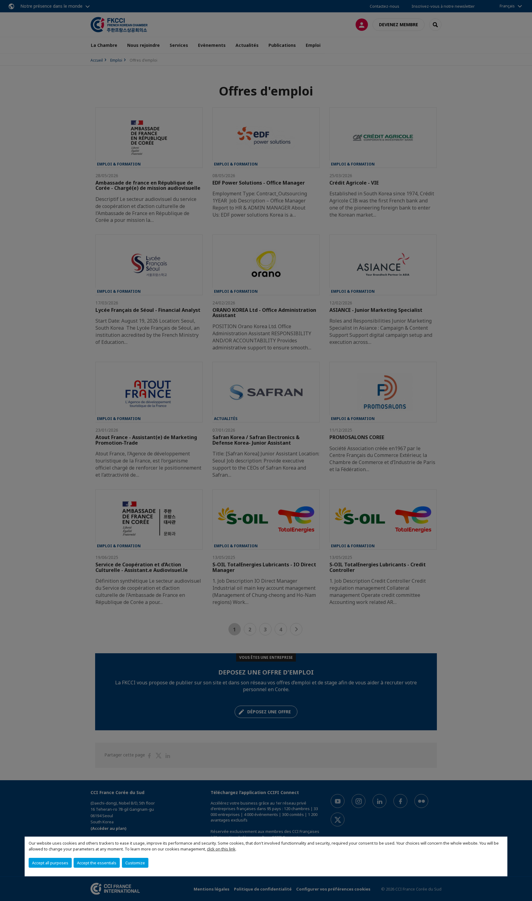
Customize (135, 863)
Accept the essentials (96, 863)
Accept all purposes (50, 863)
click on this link (221, 849)
